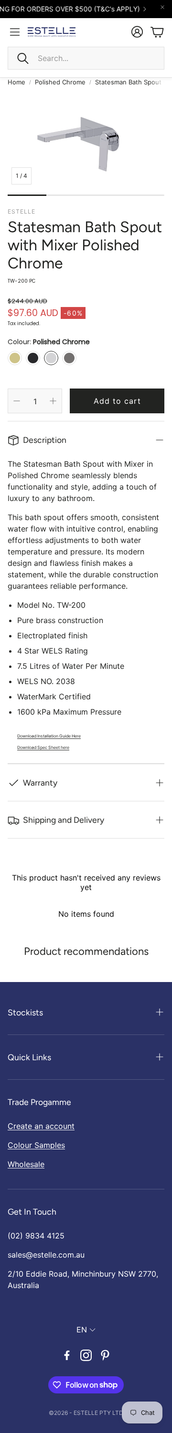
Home (16, 82)
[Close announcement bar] (162, 7)
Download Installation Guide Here (49, 736)
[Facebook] (67, 1355)
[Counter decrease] (16, 400)
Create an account (41, 1126)
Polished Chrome (60, 82)
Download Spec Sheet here (43, 747)
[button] (86, 58)
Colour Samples (36, 1145)
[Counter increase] (53, 400)
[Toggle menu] (15, 32)
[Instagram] (86, 1355)
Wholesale (26, 1164)
